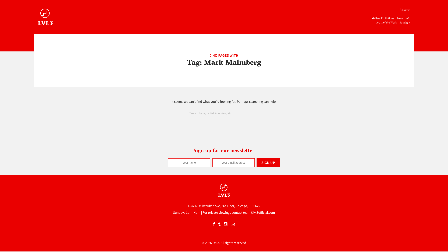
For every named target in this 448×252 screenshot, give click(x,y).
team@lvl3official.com (259, 213)
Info (408, 18)
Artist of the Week (386, 22)
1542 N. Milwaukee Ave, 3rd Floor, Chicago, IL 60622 (224, 206)
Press (400, 18)
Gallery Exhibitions (383, 18)
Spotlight (405, 22)
